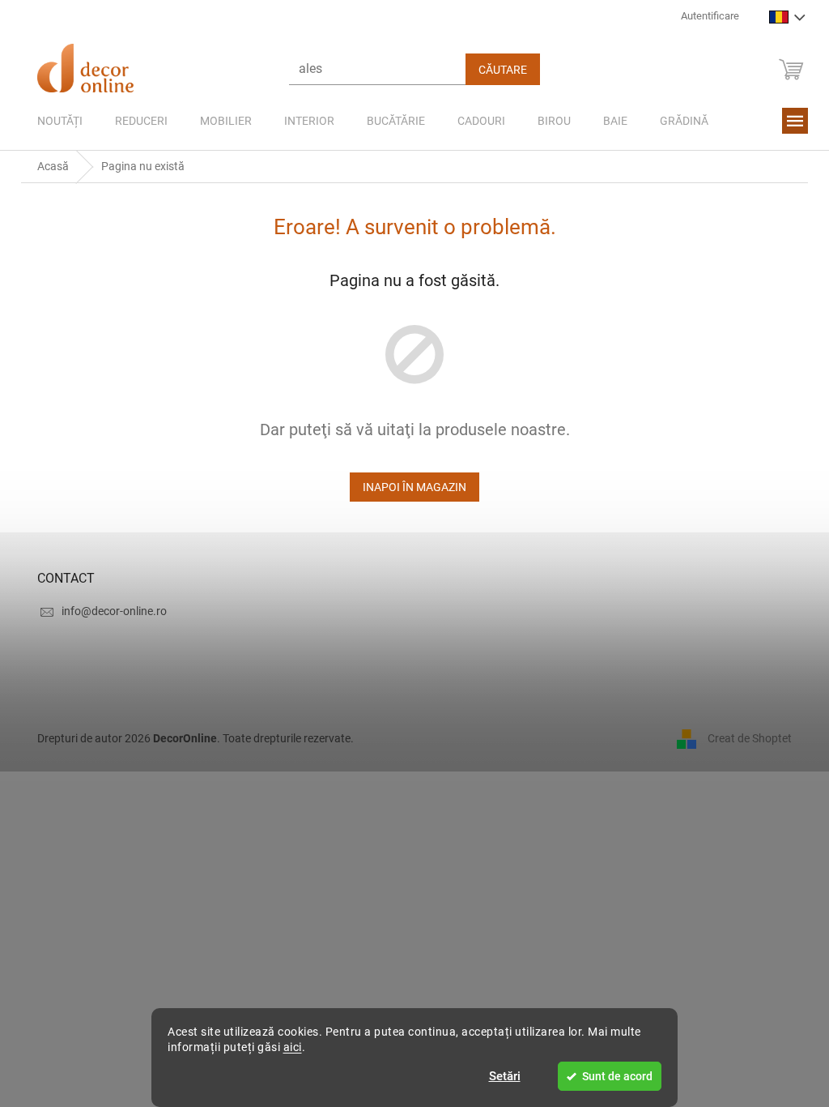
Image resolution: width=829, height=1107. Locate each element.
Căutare (497, 69)
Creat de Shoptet (744, 737)
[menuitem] (54, 121)
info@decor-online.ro (108, 611)
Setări (498, 1076)
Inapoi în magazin (409, 487)
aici (286, 1047)
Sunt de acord (611, 1076)
